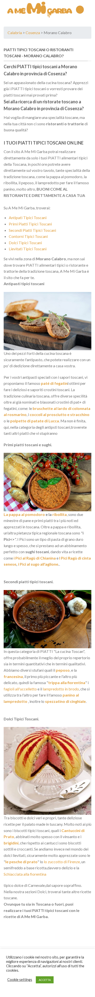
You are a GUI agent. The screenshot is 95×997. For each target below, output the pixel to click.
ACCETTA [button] (45, 979)
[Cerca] (89, 9)
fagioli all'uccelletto (20, 689)
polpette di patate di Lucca (34, 420)
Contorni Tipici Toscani (28, 236)
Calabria (15, 32)
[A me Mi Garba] (39, 9)
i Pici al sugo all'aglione (38, 564)
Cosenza (33, 32)
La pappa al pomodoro (24, 514)
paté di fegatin (53, 383)
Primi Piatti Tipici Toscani (30, 224)
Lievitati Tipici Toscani (28, 248)
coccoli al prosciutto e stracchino (59, 414)
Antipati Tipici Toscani (28, 217)
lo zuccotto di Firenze (62, 861)
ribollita (59, 514)
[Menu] (80, 10)
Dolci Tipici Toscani (25, 242)
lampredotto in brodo (61, 689)
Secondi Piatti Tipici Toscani (32, 230)
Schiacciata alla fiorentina (25, 874)
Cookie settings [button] (19, 980)
